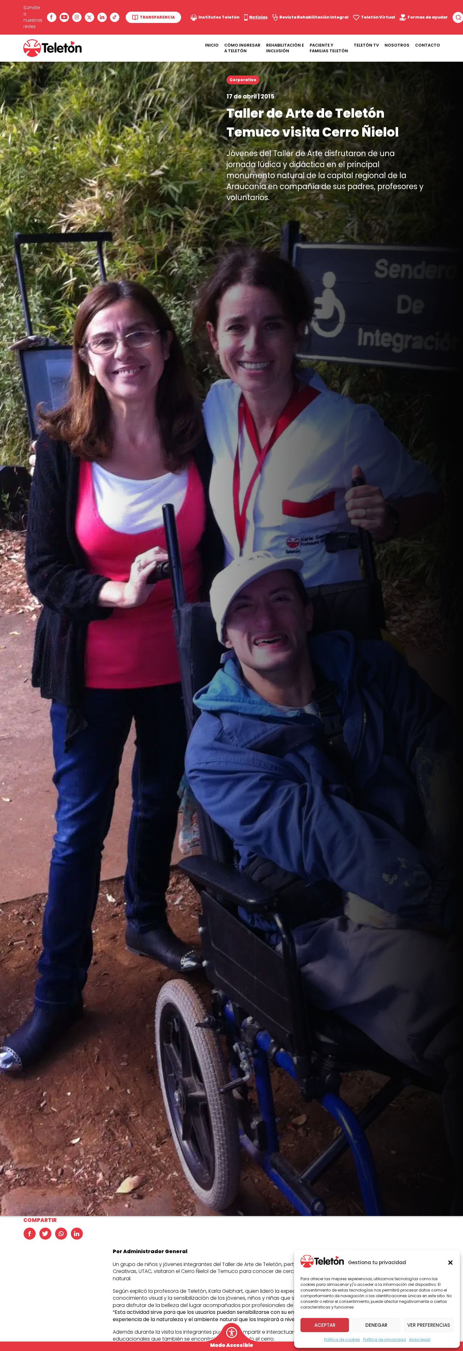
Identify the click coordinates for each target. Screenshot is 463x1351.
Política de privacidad (384, 1339)
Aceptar (324, 1325)
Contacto (427, 45)
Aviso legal (419, 1339)
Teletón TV (366, 45)
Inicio (212, 45)
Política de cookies (342, 1339)
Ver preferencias (428, 1325)
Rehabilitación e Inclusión (285, 47)
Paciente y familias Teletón (329, 47)
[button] (450, 1262)
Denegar (376, 1325)
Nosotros (397, 45)
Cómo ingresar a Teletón (242, 47)
